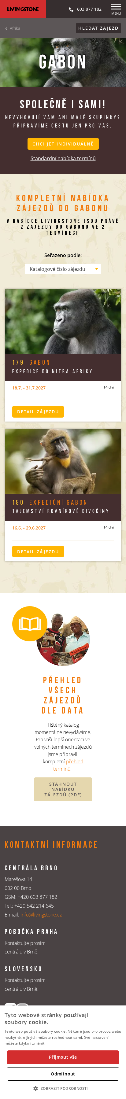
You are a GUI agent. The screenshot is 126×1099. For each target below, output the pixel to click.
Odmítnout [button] (63, 1074)
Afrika (15, 28)
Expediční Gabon (50, 503)
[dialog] (63, 1052)
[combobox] (63, 269)
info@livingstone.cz (41, 914)
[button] (63, 1088)
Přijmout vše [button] (63, 1057)
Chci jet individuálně (63, 144)
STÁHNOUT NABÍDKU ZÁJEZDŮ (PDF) (63, 789)
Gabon (31, 363)
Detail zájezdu (38, 412)
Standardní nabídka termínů (63, 158)
